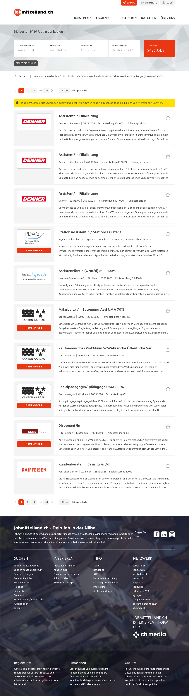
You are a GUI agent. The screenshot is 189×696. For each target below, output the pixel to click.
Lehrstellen (20, 591)
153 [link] (46, 91)
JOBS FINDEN (83, 18)
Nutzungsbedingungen (105, 582)
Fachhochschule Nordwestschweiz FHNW (86, 76)
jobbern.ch (139, 570)
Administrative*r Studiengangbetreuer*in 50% (138, 76)
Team (96, 566)
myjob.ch (138, 582)
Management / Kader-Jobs (29, 599)
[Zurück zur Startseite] (149, 637)
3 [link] (34, 91)
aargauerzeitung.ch (143, 599)
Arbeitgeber (21, 604)
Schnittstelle (61, 578)
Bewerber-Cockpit (64, 582)
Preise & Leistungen (64, 566)
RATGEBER (148, 18)
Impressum (99, 587)
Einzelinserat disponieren (67, 574)
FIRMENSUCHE (106, 18)
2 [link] (27, 91)
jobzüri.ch (138, 587)
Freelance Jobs (22, 582)
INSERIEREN (129, 18)
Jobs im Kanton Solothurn (28, 570)
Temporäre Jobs (23, 578)
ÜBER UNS (168, 18)
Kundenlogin (61, 570)
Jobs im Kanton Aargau (26, 566)
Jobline (18, 608)
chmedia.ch (139, 608)
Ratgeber (98, 570)
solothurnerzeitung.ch (145, 604)
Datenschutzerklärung (105, 578)
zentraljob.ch (140, 574)
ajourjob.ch (139, 595)
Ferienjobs (19, 595)
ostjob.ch (138, 578)
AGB (95, 574)
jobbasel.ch (139, 566)
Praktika (18, 587)
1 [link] (21, 91)
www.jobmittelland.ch (46, 76)
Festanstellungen (23, 574)
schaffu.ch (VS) (141, 591)
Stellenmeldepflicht (104, 591)
